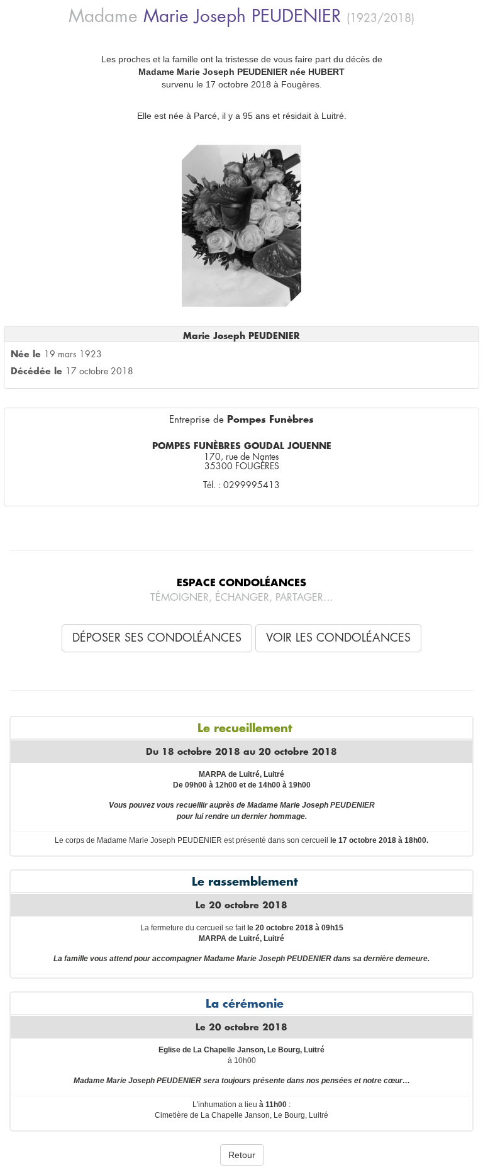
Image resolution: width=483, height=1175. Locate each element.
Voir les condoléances (338, 637)
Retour (241, 1155)
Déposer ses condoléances (157, 637)
